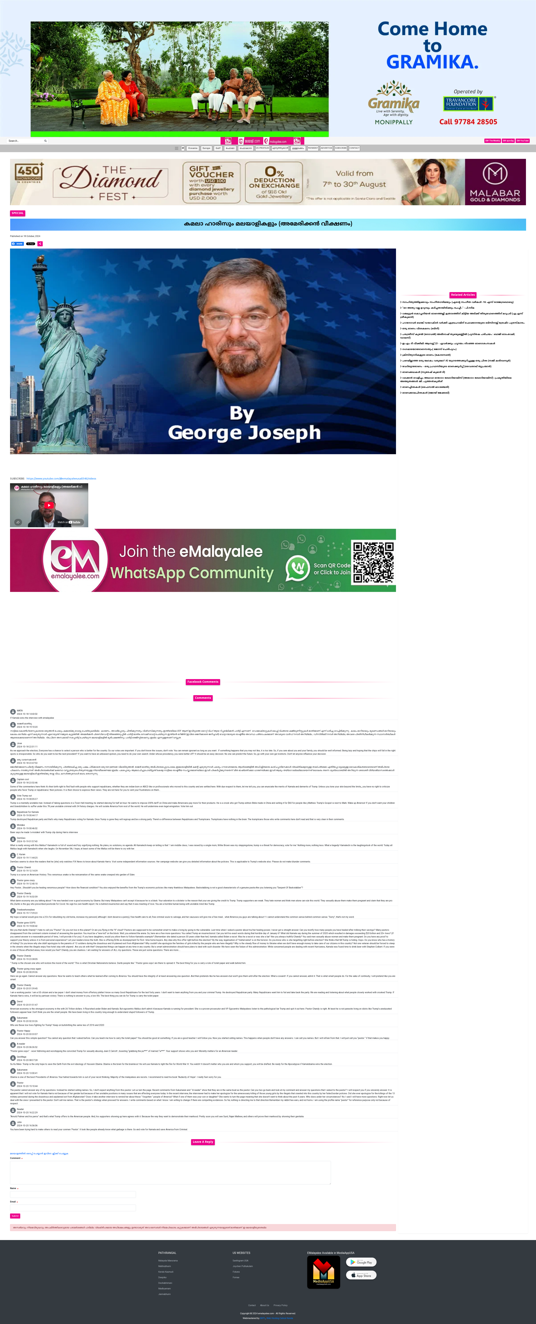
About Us (264, 1305)
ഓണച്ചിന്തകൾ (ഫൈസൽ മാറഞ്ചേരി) (425, 387)
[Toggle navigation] (176, 148)
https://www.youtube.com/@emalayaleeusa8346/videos (61, 478)
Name (13, 1188)
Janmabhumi (164, 1294)
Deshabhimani (165, 1283)
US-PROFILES (262, 148)
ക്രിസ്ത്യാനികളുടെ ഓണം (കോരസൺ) (426, 354)
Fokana (236, 1271)
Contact (252, 1305)
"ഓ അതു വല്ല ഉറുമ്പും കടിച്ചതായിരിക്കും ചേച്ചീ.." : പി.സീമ (438, 307)
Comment (15, 1158)
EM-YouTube (523, 140)
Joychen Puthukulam (243, 1266)
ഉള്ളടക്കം (298, 148)
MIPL (262, 1318)
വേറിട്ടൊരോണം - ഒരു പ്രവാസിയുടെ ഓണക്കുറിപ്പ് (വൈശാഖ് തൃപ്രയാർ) (446, 366)
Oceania (192, 148)
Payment (313, 148)
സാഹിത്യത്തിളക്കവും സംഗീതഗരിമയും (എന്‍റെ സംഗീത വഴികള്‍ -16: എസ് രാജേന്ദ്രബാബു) (458, 302)
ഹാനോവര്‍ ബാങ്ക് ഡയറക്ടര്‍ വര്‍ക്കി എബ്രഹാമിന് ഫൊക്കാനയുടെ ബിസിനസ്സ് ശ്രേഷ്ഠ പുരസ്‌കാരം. (463, 322)
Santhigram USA (240, 1260)
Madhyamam (164, 1288)
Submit (15, 1215)
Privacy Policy (281, 1305)
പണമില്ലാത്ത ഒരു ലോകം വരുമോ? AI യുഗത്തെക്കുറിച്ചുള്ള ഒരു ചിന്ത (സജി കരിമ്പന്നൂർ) (456, 360)
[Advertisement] (94, 633)
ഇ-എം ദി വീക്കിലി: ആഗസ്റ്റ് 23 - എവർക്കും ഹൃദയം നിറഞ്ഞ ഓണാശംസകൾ (448, 343)
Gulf (218, 148)
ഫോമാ (230, 148)
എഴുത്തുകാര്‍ (280, 148)
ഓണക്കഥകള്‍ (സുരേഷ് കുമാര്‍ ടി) (423, 372)
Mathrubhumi (164, 1266)
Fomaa (236, 1277)
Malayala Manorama (168, 1260)
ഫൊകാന (246, 148)
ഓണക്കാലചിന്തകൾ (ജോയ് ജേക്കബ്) (425, 392)
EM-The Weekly (492, 140)
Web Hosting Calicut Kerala (279, 1318)
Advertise (326, 148)
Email (13, 1201)
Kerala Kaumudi (165, 1271)
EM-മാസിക (508, 140)
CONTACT (354, 148)
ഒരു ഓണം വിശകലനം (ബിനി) (420, 328)
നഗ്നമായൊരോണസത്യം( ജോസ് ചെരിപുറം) (429, 349)
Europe (206, 148)
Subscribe (341, 148)
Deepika (162, 1277)
